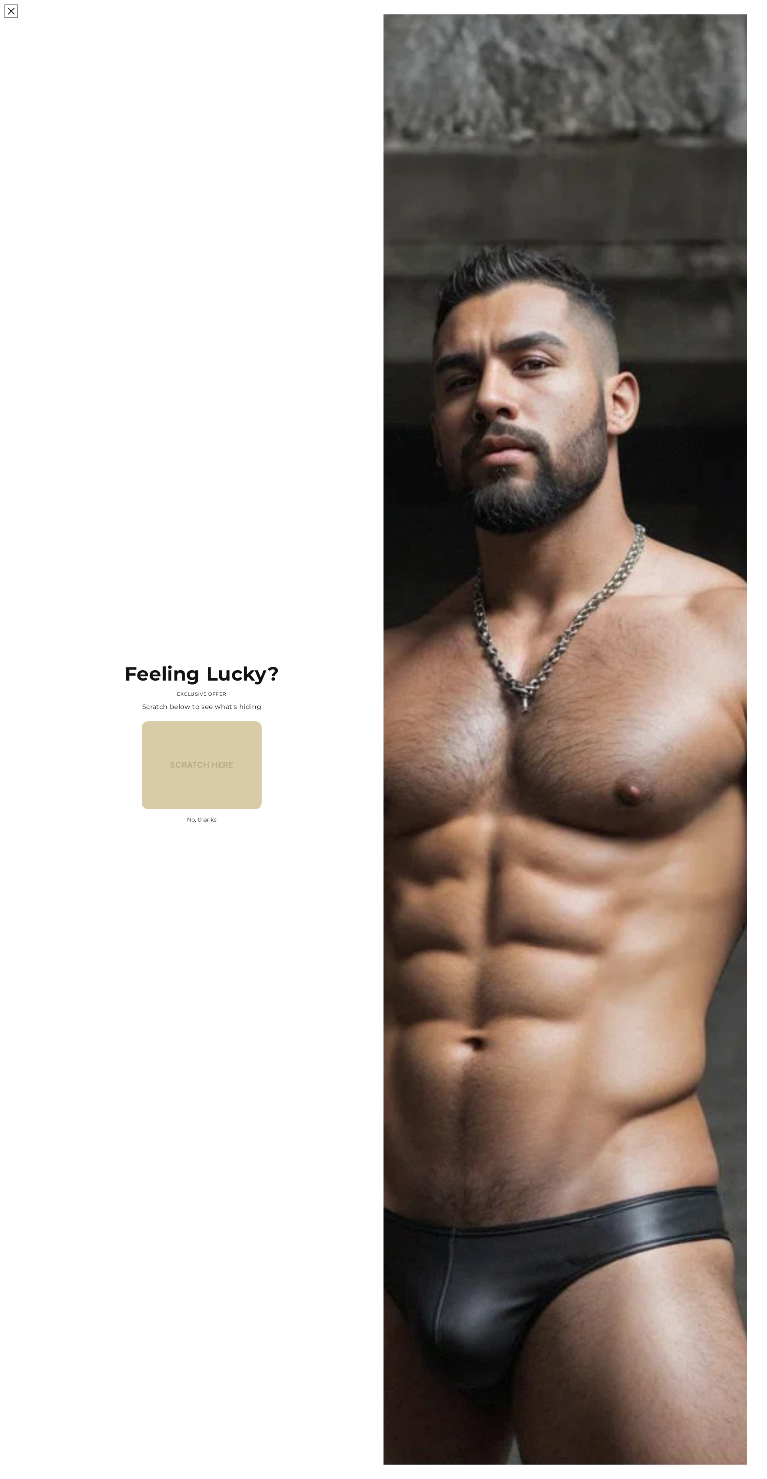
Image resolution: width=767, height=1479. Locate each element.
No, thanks (202, 819)
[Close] (11, 11)
